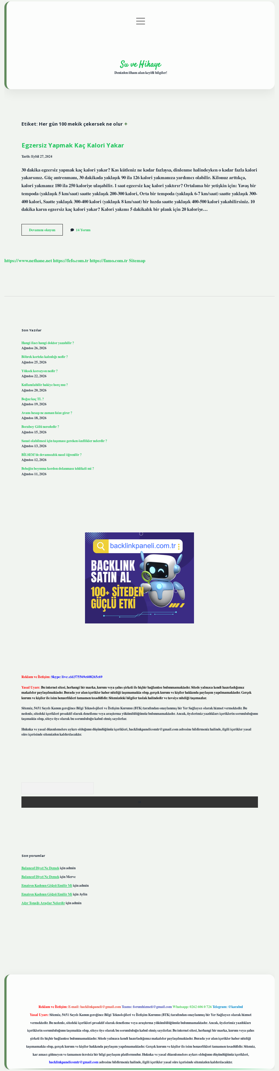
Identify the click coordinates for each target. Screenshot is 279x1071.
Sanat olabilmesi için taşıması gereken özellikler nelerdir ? (64, 440)
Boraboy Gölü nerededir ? (40, 426)
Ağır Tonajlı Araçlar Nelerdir (43, 902)
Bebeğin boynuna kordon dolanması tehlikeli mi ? (57, 468)
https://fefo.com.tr (71, 260)
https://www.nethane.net (28, 260)
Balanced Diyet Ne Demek (40, 867)
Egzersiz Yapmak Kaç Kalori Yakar (72, 145)
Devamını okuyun (46, 231)
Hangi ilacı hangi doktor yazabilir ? (47, 342)
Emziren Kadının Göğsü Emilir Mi (46, 885)
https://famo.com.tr (109, 260)
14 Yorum (83, 229)
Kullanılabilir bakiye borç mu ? (44, 384)
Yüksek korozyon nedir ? (39, 370)
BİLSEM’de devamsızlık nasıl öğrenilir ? (51, 454)
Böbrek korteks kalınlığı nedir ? (44, 356)
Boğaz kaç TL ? (32, 398)
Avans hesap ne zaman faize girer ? (46, 412)
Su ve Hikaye (141, 64)
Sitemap (137, 260)
